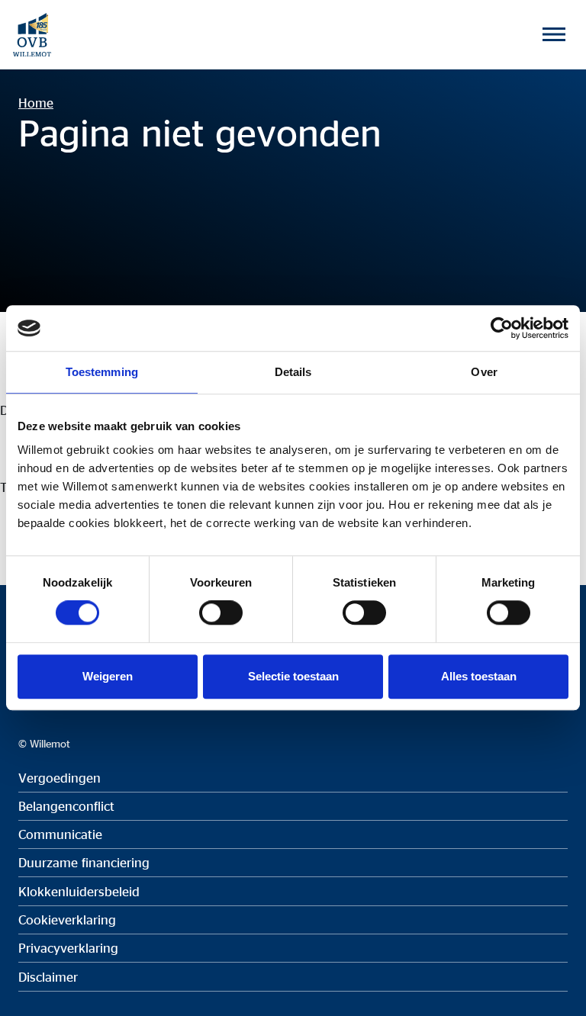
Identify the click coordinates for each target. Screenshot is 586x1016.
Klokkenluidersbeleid (79, 891)
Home (35, 102)
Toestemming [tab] (102, 371)
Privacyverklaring (68, 947)
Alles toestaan (479, 676)
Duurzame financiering (84, 862)
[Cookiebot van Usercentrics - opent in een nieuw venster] (501, 328)
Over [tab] (484, 371)
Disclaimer (48, 976)
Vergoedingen (59, 777)
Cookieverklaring (67, 919)
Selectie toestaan (293, 676)
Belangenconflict (66, 806)
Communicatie (60, 834)
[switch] (221, 612)
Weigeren (107, 676)
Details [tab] (293, 371)
